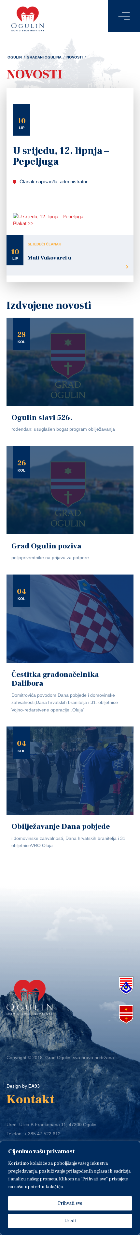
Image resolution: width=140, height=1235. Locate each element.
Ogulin (14, 57)
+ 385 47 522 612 (42, 1133)
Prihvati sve (70, 1203)
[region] (70, 1188)
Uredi (70, 1221)
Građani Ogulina (44, 57)
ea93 (34, 1086)
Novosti (74, 57)
